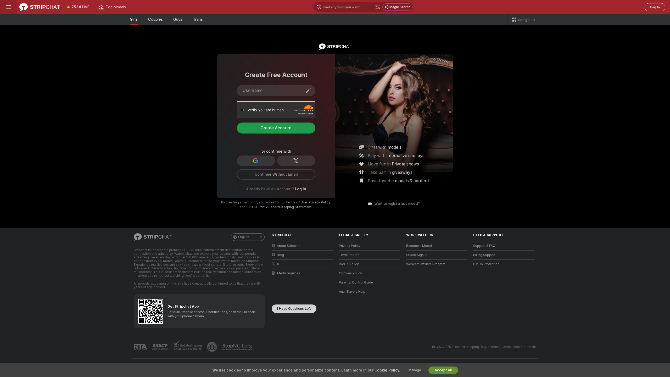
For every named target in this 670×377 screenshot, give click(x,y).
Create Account (276, 127)
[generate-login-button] (308, 90)
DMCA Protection (486, 264)
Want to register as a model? (397, 204)
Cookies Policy (350, 273)
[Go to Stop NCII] (237, 347)
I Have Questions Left (294, 309)
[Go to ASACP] (160, 347)
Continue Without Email (276, 174)
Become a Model (419, 246)
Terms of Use (296, 202)
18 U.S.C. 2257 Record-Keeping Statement (279, 207)
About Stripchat (288, 246)
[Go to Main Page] (40, 7)
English (243, 237)
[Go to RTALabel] (141, 347)
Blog (280, 255)
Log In (655, 7)
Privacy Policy (319, 202)
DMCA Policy (349, 264)
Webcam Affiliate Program (425, 264)
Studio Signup (417, 255)
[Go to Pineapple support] (212, 347)
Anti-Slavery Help (352, 291)
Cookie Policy (387, 370)
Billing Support (484, 255)
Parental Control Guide (356, 282)
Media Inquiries (288, 273)
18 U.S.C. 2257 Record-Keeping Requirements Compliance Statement (484, 347)
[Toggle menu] (8, 7)
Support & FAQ (484, 246)
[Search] (377, 7)
